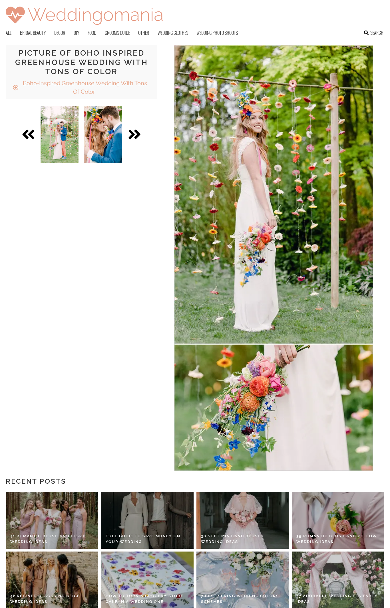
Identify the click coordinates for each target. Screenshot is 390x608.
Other (143, 32)
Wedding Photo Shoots (217, 32)
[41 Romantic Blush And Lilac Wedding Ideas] (52, 520)
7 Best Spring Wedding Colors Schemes (240, 599)
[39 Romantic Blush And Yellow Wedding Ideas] (338, 520)
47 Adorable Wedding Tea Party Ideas (337, 599)
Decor (59, 32)
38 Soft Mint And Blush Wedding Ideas (231, 539)
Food (92, 32)
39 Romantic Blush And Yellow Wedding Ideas (336, 539)
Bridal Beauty (33, 32)
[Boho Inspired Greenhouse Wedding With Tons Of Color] (59, 134)
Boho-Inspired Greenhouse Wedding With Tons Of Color (84, 87)
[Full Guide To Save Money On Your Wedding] (147, 520)
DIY (76, 32)
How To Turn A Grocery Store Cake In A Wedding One (145, 599)
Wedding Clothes (173, 32)
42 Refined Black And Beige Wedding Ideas (45, 599)
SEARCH (376, 32)
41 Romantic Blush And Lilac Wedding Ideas (47, 539)
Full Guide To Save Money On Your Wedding (143, 539)
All (8, 32)
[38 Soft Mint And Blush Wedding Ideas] (242, 520)
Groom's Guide (117, 32)
